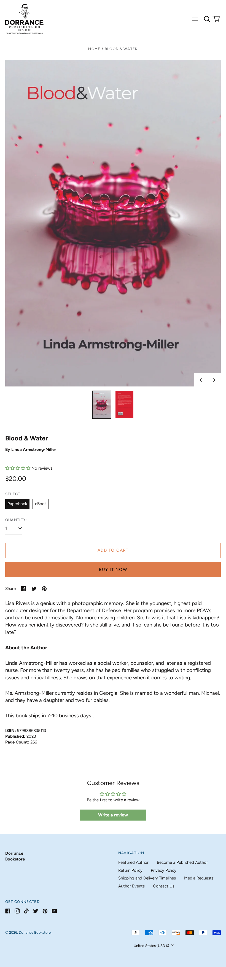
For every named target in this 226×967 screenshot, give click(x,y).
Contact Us (163, 886)
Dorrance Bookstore (35, 932)
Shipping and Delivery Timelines (147, 878)
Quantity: (16, 520)
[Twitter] (35, 911)
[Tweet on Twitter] (34, 588)
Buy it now (113, 569)
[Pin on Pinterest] (44, 588)
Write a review (113, 815)
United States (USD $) (152, 946)
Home (94, 49)
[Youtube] (54, 911)
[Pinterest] (45, 911)
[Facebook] (7, 911)
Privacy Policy (163, 870)
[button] (207, 19)
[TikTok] (26, 911)
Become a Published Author (182, 862)
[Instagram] (17, 911)
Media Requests (199, 878)
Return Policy (130, 870)
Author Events (131, 886)
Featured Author (133, 862)
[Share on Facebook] (23, 588)
